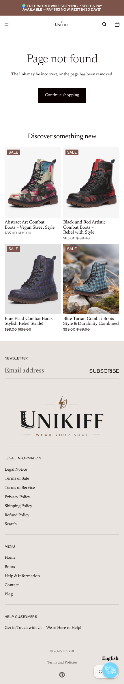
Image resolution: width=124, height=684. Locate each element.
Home (10, 558)
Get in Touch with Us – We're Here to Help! (43, 628)
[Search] (104, 24)
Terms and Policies (62, 662)
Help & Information (22, 576)
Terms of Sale (17, 479)
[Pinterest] (62, 674)
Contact (12, 585)
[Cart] (117, 24)
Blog (9, 594)
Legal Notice (16, 469)
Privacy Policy (17, 497)
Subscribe (104, 371)
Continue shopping (62, 95)
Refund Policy (17, 515)
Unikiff (68, 651)
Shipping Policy (18, 506)
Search (11, 524)
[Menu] (6, 24)
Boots (10, 567)
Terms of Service (20, 488)
